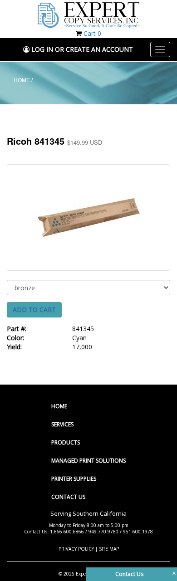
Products (65, 442)
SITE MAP (109, 549)
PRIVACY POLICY (76, 549)
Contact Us (68, 497)
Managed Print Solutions (88, 460)
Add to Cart (34, 309)
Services (62, 424)
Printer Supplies (73, 479)
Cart (92, 33)
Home (59, 406)
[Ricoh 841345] (88, 217)
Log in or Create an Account (81, 49)
